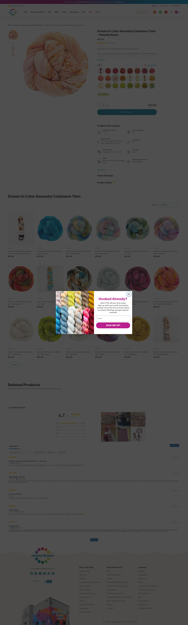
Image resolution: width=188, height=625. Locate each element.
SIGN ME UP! (113, 325)
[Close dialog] (129, 294)
